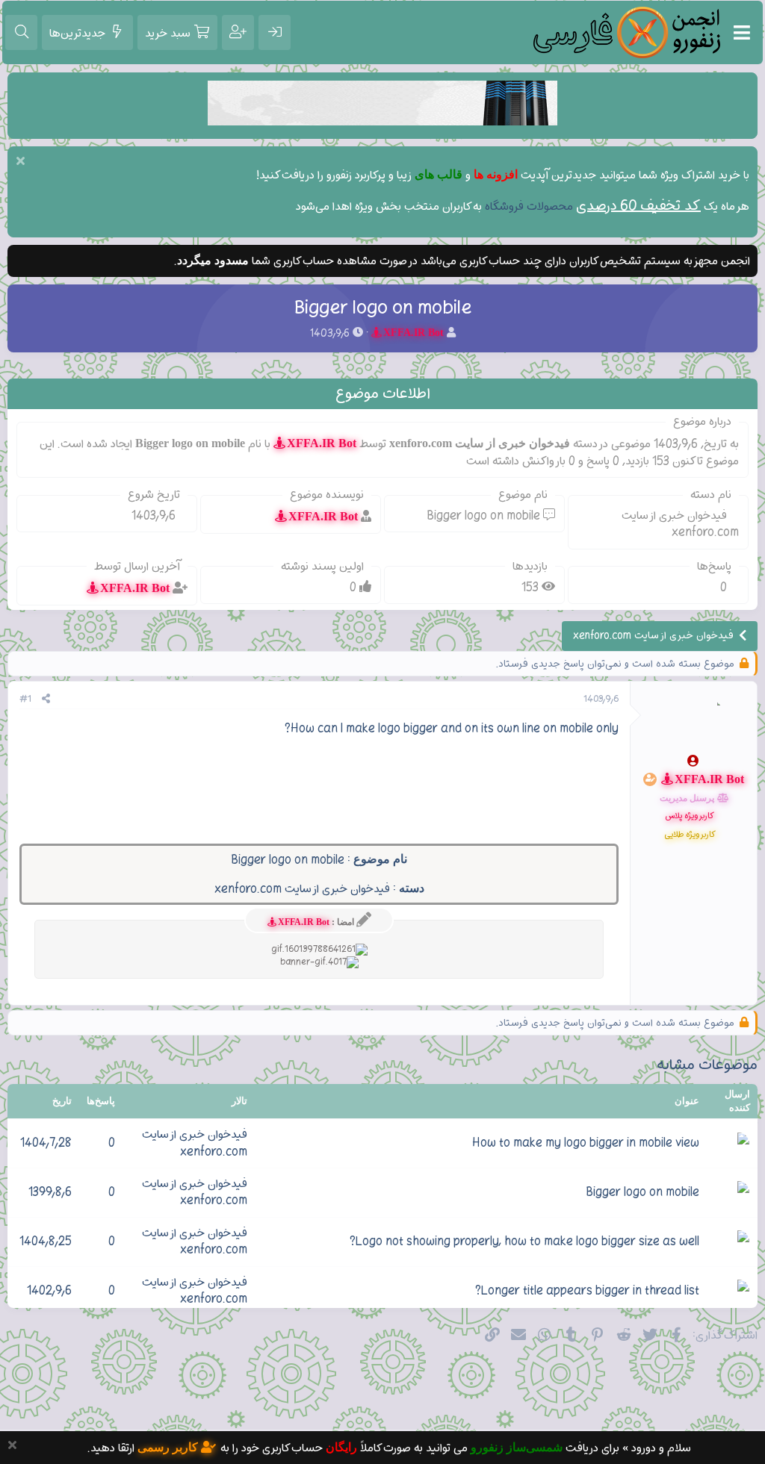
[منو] (742, 32)
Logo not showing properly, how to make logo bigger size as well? (524, 1241)
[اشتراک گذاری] (46, 699)
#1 (25, 699)
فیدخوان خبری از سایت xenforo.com (302, 889)
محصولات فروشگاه (529, 207)
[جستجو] (21, 32)
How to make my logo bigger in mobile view (585, 1143)
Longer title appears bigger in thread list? (586, 1291)
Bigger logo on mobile (288, 860)
